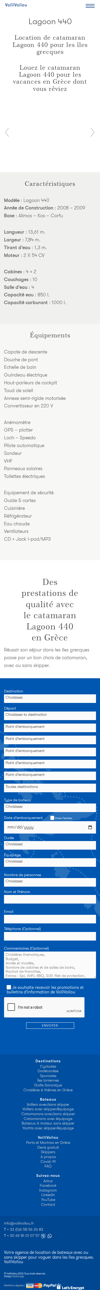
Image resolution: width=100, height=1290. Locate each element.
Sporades (48, 1076)
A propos (48, 1157)
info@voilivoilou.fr (19, 1223)
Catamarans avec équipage (48, 1118)
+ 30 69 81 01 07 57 (24, 1235)
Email (8, 912)
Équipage (12, 855)
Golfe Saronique (48, 1085)
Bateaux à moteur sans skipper (48, 1123)
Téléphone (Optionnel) (22, 929)
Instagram (48, 1190)
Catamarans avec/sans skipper (48, 1114)
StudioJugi (18, 1276)
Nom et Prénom (17, 892)
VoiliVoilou (16, 5)
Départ (10, 708)
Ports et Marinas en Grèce (48, 1142)
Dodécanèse (48, 1071)
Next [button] (92, 132)
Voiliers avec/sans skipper (48, 1104)
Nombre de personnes (22, 875)
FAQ (48, 1166)
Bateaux (48, 1099)
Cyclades (48, 1066)
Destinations (48, 1061)
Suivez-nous (48, 1175)
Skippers (48, 1152)
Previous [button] (7, 132)
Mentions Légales (13, 1285)
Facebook (48, 1185)
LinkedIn (48, 1195)
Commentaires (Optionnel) (26, 948)
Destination (13, 691)
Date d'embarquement (38, 818)
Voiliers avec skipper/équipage (48, 1109)
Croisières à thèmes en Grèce (48, 1090)
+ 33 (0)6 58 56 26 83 (25, 1229)
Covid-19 (48, 1161)
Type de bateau (17, 800)
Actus (48, 1181)
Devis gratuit (48, 1147)
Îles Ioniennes (48, 1080)
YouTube (48, 1199)
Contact (48, 1204)
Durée (9, 838)
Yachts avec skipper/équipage (48, 1128)
